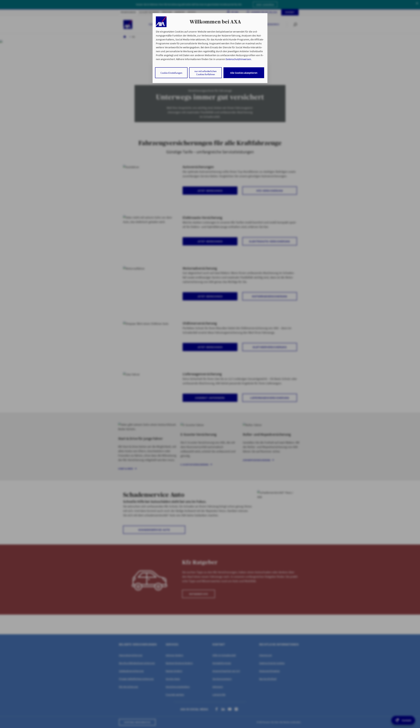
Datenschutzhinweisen (238, 59)
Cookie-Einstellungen (171, 72)
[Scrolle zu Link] (161, 21)
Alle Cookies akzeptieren (243, 72)
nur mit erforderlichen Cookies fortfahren (205, 73)
